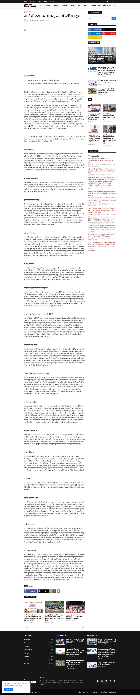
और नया (27, 627)
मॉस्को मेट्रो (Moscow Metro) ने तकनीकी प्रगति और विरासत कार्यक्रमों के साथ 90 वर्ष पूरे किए (107, 641)
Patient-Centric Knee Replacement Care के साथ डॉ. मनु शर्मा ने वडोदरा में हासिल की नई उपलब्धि (94, 138)
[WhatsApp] (51, 591)
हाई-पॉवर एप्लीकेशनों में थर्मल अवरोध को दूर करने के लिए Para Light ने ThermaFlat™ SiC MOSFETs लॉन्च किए (102, 171)
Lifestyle (38, 656)
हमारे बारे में (26, 1)
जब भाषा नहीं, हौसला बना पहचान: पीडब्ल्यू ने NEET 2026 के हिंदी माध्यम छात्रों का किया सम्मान (74, 616)
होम (80, 692)
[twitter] (110, 1)
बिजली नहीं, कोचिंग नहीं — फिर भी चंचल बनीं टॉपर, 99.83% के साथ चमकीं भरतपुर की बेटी (106, 90)
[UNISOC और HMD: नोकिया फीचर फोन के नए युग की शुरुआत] (92, 83)
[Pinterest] (54, 591)
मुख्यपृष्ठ (26, 12)
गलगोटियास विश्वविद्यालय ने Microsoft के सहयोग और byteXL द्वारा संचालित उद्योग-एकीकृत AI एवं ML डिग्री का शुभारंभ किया (33, 617)
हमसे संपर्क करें (33, 1)
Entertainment (38, 649)
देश (40, 5)
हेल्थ (85, 5)
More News (91, 250)
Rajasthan (38, 663)
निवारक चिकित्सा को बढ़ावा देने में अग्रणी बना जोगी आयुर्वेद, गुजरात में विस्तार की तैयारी (109, 116)
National (38, 660)
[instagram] (110, 681)
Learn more (18, 685)
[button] (110, 5)
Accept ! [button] (8, 689)
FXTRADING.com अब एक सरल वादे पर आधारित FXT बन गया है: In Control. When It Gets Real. (101, 220)
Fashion (38, 653)
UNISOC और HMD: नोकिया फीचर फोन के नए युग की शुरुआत (107, 81)
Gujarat (45, 1)
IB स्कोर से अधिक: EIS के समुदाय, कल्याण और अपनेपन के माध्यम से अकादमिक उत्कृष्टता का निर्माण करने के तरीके (101, 226)
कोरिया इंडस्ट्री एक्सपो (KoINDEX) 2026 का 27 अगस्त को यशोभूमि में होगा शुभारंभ (75, 641)
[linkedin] (112, 1)
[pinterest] (115, 1)
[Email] (58, 591)
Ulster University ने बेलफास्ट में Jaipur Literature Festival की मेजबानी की (102, 201)
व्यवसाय (56, 5)
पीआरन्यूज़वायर (112, 692)
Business (38, 643)
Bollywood (38, 639)
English (39, 1)
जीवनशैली (64, 5)
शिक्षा (72, 5)
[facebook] (107, 1)
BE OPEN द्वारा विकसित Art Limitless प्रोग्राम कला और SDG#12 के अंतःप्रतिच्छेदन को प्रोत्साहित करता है (101, 243)
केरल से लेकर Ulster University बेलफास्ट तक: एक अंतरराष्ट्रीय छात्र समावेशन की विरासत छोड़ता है (101, 235)
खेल (79, 5)
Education (32, 12)
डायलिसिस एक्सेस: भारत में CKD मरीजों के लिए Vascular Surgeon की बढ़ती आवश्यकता (94, 116)
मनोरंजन (48, 5)
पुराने (82, 627)
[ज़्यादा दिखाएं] (62, 591)
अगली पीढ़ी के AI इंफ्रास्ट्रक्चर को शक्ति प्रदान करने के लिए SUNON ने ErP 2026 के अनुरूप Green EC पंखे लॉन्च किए (102, 193)
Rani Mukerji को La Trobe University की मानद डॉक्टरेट (101, 161)
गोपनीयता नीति (93, 692)
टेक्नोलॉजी (93, 5)
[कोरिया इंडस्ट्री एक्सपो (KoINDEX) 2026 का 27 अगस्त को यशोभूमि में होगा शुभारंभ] (60, 641)
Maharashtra (52, 1)
